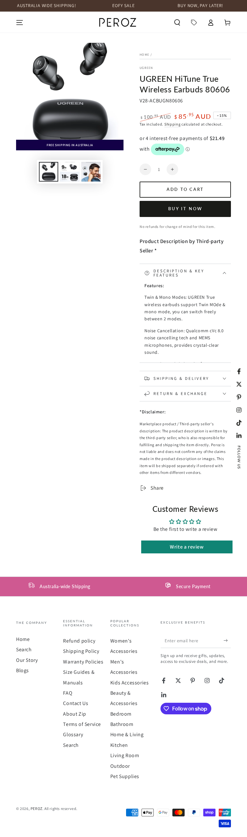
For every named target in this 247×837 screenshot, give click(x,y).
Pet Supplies (124, 776)
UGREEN (146, 68)
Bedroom (121, 713)
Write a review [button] (187, 546)
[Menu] (19, 22)
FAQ (67, 693)
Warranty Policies (83, 661)
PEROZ (36, 808)
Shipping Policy (81, 651)
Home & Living (127, 734)
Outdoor (120, 766)
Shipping (172, 124)
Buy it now (185, 208)
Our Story (27, 660)
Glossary (73, 734)
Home (144, 54)
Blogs (22, 670)
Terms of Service (82, 724)
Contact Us (75, 703)
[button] (177, 22)
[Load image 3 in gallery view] (91, 172)
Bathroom (121, 724)
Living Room (124, 755)
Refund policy (79, 640)
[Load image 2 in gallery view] (69, 172)
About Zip (74, 713)
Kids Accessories (129, 682)
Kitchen (119, 745)
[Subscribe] (227, 641)
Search (24, 649)
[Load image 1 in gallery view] (48, 172)
